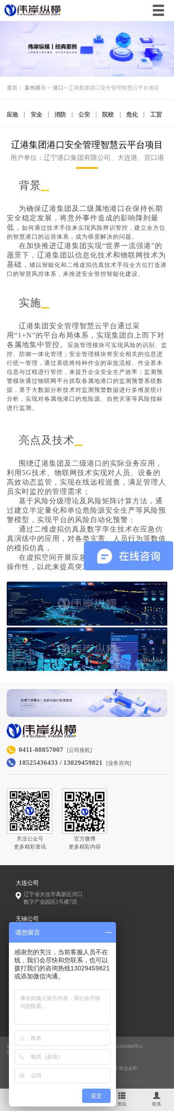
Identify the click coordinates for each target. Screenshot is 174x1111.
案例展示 (35, 88)
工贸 (156, 115)
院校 (108, 115)
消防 (60, 115)
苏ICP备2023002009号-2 (119, 1046)
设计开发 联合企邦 (118, 1068)
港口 (58, 88)
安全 (36, 115)
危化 (132, 115)
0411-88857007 (41, 749)
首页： (15, 88)
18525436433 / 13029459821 (61, 762)
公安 (84, 115)
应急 (12, 115)
